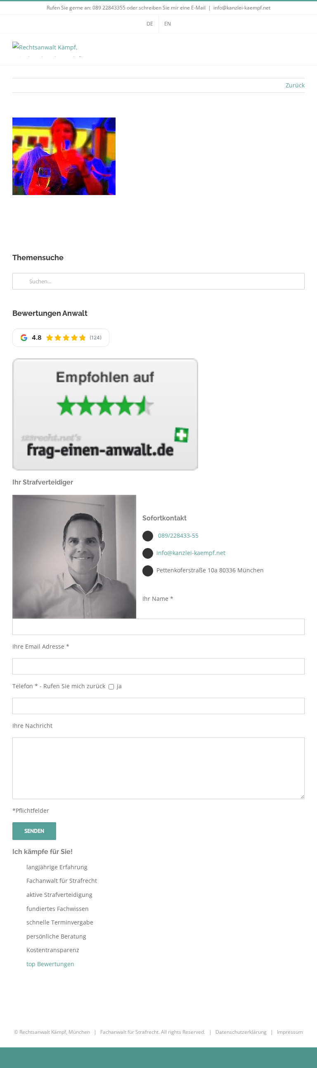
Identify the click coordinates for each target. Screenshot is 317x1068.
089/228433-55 (178, 535)
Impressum (290, 1031)
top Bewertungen (50, 964)
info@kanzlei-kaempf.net (241, 7)
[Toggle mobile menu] (301, 51)
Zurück (295, 85)
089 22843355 (108, 7)
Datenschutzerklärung (241, 1031)
